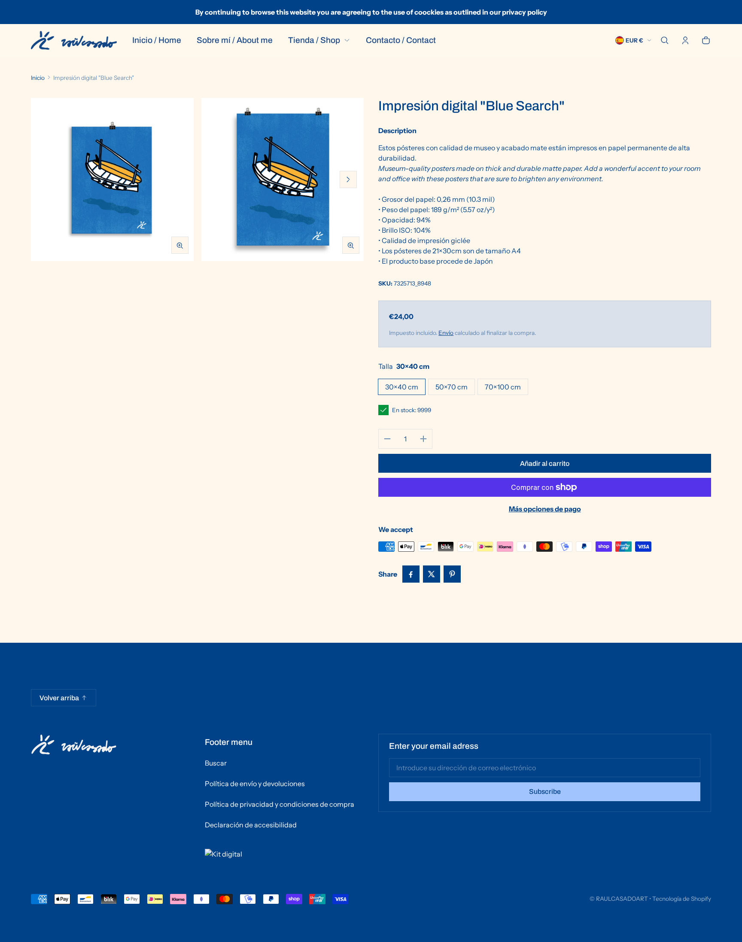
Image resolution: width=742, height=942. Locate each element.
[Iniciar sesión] (685, 40)
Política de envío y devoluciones (255, 783)
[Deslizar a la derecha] (348, 179)
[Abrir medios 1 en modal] (112, 179)
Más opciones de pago (545, 508)
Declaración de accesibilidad (251, 824)
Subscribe (545, 791)
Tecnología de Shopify (681, 898)
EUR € (634, 40)
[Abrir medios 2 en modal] (282, 179)
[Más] (423, 438)
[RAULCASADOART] (74, 40)
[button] (664, 40)
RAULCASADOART (622, 898)
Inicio (38, 77)
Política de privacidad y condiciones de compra (279, 804)
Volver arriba (59, 698)
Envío (445, 332)
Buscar (216, 763)
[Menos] (387, 438)
